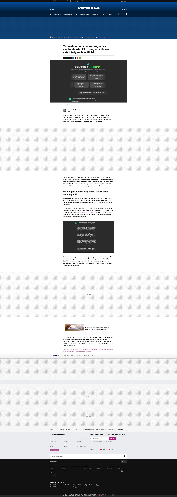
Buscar (124, 456)
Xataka (51, 468)
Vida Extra (64, 470)
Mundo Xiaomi (53, 475)
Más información (98, 495)
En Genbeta (87, 326)
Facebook (124, 14)
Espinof (74, 470)
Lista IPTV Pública (112, 429)
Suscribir (112, 438)
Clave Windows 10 (77, 429)
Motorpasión (98, 468)
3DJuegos (64, 468)
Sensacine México (77, 484)
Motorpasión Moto (100, 470)
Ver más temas (54, 450)
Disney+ (106, 37)
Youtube (101, 449)
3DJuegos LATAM (65, 484)
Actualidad (70, 355)
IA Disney (68, 429)
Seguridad (65, 441)
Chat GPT (62, 429)
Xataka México (53, 484)
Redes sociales (53, 444)
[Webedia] (54, 461)
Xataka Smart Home (54, 473)
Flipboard (121, 14)
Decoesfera (109, 470)
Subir (123, 461)
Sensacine (75, 468)
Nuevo (123, 9)
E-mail (80, 58)
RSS (107, 449)
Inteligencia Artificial (89, 355)
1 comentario (68, 58)
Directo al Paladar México (88, 485)
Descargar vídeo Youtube (88, 429)
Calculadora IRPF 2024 (101, 429)
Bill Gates (63, 37)
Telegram (126, 14)
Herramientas (53, 441)
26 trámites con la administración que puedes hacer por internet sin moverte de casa (97, 328)
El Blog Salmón (121, 468)
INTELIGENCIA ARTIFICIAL (70, 14)
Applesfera (52, 472)
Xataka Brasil (53, 486)
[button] (73, 110)
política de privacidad (108, 441)
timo (78, 444)
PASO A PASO (110, 14)
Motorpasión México (98, 485)
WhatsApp (65, 446)
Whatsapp (81, 37)
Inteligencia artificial (81, 438)
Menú (53, 9)
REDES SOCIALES (84, 14)
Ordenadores (88, 37)
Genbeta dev (80, 441)
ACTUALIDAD (57, 14)
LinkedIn (112, 449)
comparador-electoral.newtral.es (87, 212)
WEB (103, 14)
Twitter (119, 14)
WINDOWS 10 (95, 14)
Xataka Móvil (53, 470)
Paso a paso (53, 438)
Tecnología (95, 37)
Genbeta (88, 7)
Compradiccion (110, 472)
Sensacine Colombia (75, 487)
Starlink (69, 37)
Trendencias (109, 468)
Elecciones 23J (79, 355)
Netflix (100, 37)
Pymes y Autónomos (120, 471)
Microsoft (75, 37)
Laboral (65, 444)
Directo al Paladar (88, 468)
